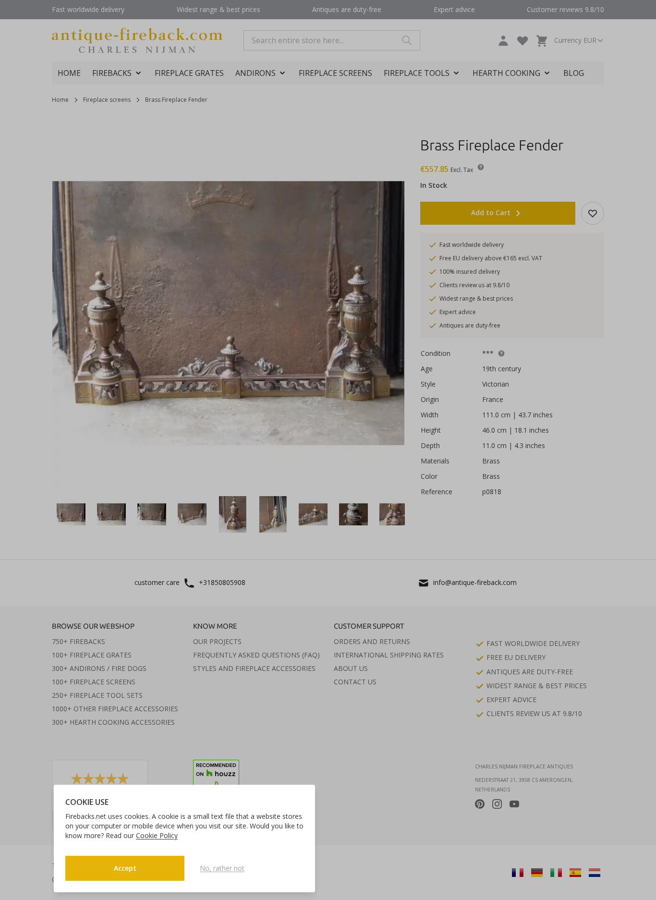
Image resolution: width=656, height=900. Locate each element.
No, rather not (222, 868)
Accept (125, 868)
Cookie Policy (157, 835)
